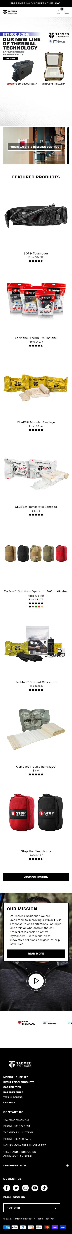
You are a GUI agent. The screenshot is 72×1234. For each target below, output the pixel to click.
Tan (42, 607)
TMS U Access (13, 1097)
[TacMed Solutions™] (10, 12)
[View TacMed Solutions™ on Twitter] (16, 1188)
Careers (9, 1102)
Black (30, 607)
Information (14, 1165)
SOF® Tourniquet (36, 253)
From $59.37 (36, 686)
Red (39, 607)
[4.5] (36, 345)
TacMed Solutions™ (22, 1218)
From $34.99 (36, 257)
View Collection (36, 877)
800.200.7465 (22, 1139)
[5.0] (36, 603)
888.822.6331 (22, 1126)
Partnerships (13, 1092)
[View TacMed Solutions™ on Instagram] (25, 1188)
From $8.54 (36, 426)
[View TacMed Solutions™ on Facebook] (6, 1188)
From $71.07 (36, 855)
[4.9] (36, 430)
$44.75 (36, 510)
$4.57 (36, 770)
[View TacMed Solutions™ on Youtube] (34, 1188)
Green (36, 607)
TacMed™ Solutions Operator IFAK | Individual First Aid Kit (36, 593)
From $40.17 (36, 341)
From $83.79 (36, 599)
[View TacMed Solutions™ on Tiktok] (44, 1188)
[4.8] (36, 514)
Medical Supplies (15, 1077)
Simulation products (18, 1082)
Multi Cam (33, 607)
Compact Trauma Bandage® (36, 766)
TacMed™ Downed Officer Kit (36, 682)
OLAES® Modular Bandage (36, 422)
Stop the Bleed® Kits (36, 851)
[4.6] (36, 261)
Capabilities (12, 1087)
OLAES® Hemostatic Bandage (36, 506)
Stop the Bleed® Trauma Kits (36, 338)
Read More (36, 953)
